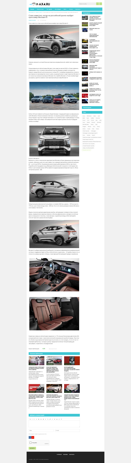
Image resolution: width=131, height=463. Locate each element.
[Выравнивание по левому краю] (39, 419)
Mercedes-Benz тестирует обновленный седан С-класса (95, 67)
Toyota (97, 128)
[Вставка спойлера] (61, 419)
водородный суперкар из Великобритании (92, 141)
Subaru (84, 128)
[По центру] (41, 419)
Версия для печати (53, 348)
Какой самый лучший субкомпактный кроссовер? (95, 24)
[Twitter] (64, 458)
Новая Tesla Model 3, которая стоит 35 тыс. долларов (95, 90)
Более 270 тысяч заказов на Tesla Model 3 (94, 84)
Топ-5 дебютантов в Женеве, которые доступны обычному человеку (95, 18)
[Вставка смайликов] (45, 419)
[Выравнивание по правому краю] (43, 419)
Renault (89, 126)
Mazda (88, 122)
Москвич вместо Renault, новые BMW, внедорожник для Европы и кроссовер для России (36, 396)
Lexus (84, 122)
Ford (88, 120)
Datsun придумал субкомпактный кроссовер (94, 61)
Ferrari (84, 120)
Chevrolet (98, 118)
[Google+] (69, 458)
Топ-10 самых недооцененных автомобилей (94, 35)
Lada (100, 120)
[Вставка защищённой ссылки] (50, 419)
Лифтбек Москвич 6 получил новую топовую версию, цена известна (54, 396)
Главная (32, 9)
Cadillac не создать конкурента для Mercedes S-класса (95, 101)
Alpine (94, 116)
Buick (88, 118)
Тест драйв (49, 9)
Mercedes (99, 122)
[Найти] (97, 3)
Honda (92, 120)
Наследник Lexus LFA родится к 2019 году (95, 95)
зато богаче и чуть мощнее (88, 143)
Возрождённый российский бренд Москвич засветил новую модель (72, 369)
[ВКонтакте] (30, 437)
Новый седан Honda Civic (88, 139)
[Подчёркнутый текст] (34, 419)
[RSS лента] (73, 458)
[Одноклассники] (67, 458)
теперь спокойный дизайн (88, 147)
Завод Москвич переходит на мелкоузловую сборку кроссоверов (36, 368)
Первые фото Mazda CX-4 (95, 72)
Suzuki (88, 128)
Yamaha (88, 135)
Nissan (92, 124)
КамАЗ (93, 135)
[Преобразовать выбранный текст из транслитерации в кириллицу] (59, 419)
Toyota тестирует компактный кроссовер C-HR (94, 46)
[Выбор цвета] (52, 419)
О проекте (59, 454)
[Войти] (100, 3)
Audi (99, 116)
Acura (84, 116)
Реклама (65, 454)
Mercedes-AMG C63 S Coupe (94, 29)
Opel (96, 124)
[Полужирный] (30, 419)
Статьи (71, 9)
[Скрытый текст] (54, 419)
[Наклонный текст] (32, 419)
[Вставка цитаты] (57, 419)
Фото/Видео (58, 9)
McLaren (93, 122)
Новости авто (40, 9)
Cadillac (92, 118)
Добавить (32, 448)
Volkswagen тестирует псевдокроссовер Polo (95, 78)
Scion (94, 126)
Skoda (98, 126)
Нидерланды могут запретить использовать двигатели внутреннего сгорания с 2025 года (95, 54)
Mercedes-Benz (86, 124)
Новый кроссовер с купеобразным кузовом (92, 137)
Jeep (96, 120)
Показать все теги (86, 150)
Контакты (77, 9)
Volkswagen (93, 131)
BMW (84, 118)
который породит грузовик (88, 145)
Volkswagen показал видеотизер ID (90, 133)
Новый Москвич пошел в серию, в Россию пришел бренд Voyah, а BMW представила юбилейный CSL (71, 397)
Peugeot (84, 126)
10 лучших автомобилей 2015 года (94, 41)
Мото (65, 9)
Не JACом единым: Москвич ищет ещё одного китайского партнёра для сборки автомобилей (52, 369)
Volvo (84, 135)
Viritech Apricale (86, 131)
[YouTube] (71, 458)
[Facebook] (60, 458)
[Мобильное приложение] (58, 458)
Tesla (93, 128)
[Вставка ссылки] (48, 419)
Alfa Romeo (89, 116)
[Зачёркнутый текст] (36, 419)
